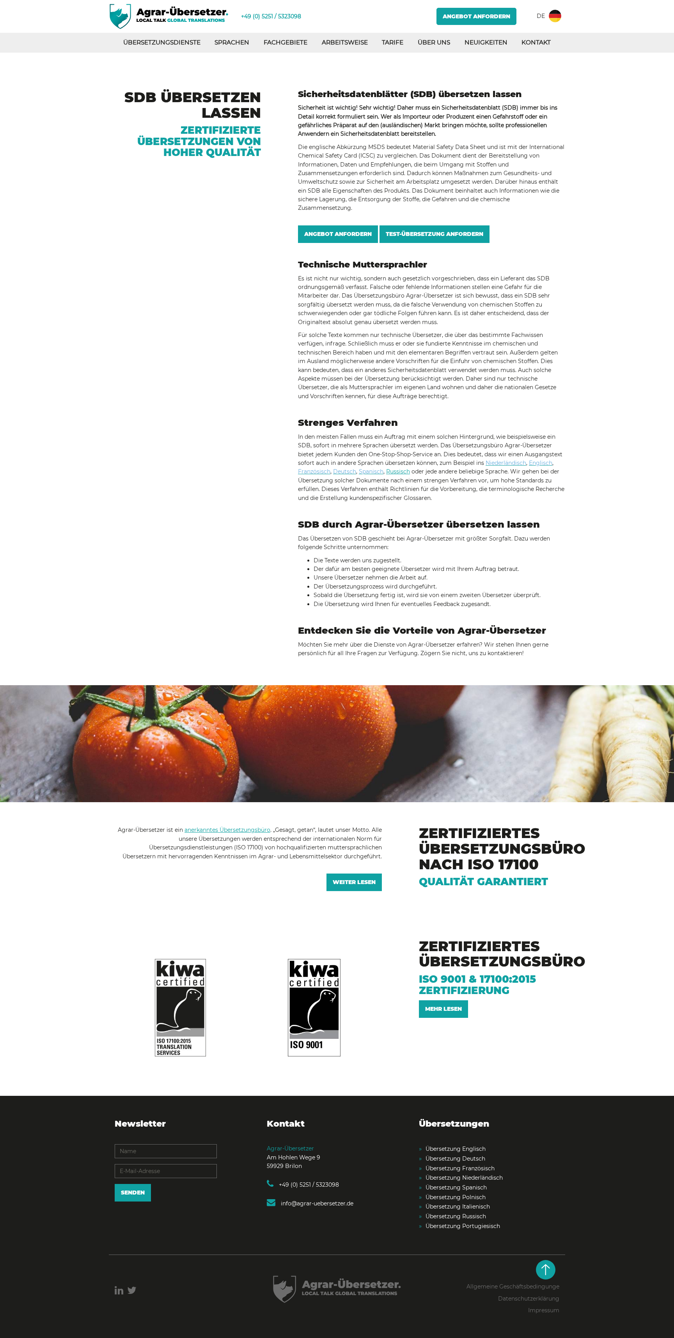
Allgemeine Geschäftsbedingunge (512, 1286)
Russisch (398, 471)
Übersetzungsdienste (161, 42)
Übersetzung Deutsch (455, 1158)
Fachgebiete (285, 42)
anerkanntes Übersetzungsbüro (227, 829)
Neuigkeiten (486, 42)
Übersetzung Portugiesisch (463, 1226)
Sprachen (232, 42)
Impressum (543, 1310)
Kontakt (536, 42)
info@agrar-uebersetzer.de (316, 1203)
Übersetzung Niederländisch (464, 1177)
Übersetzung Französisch (460, 1168)
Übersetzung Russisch (456, 1216)
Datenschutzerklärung (528, 1298)
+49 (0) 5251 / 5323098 (271, 16)
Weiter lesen (354, 882)
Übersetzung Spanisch (456, 1187)
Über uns (434, 42)
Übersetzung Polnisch (456, 1197)
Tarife (392, 42)
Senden (133, 1192)
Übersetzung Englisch (456, 1148)
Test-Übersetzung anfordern (434, 233)
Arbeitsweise (345, 42)
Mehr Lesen (443, 1008)
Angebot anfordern (476, 16)
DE (541, 15)
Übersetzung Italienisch (458, 1206)
